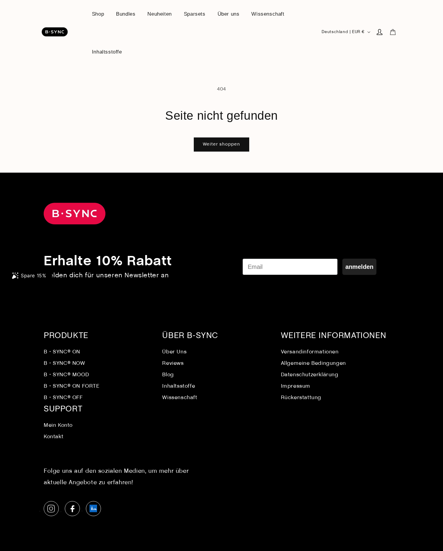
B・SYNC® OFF (63, 397)
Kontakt (53, 436)
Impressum (295, 386)
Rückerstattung (301, 397)
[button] (392, 31)
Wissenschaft (179, 397)
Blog (168, 374)
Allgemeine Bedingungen (313, 363)
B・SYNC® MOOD (66, 374)
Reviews (173, 363)
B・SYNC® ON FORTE (72, 386)
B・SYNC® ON (62, 352)
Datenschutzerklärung (309, 374)
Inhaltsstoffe (178, 386)
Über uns (174, 352)
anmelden (359, 266)
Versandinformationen (310, 352)
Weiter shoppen (221, 144)
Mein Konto (58, 425)
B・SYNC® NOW (64, 363)
